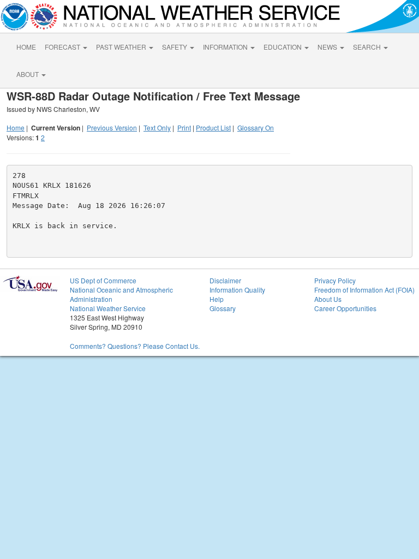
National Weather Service (108, 308)
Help (217, 299)
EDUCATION (283, 46)
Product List (213, 127)
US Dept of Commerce (103, 280)
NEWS (328, 46)
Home (16, 127)
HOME (26, 46)
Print (184, 127)
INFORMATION (226, 46)
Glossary (223, 308)
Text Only (157, 127)
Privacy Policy (335, 280)
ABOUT (28, 74)
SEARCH (367, 46)
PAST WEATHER (122, 46)
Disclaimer (225, 280)
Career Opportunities (345, 308)
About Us (328, 299)
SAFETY (175, 46)
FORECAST (63, 46)
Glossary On (255, 127)
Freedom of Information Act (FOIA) (364, 289)
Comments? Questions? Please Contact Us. (135, 345)
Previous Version (112, 127)
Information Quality (237, 289)
